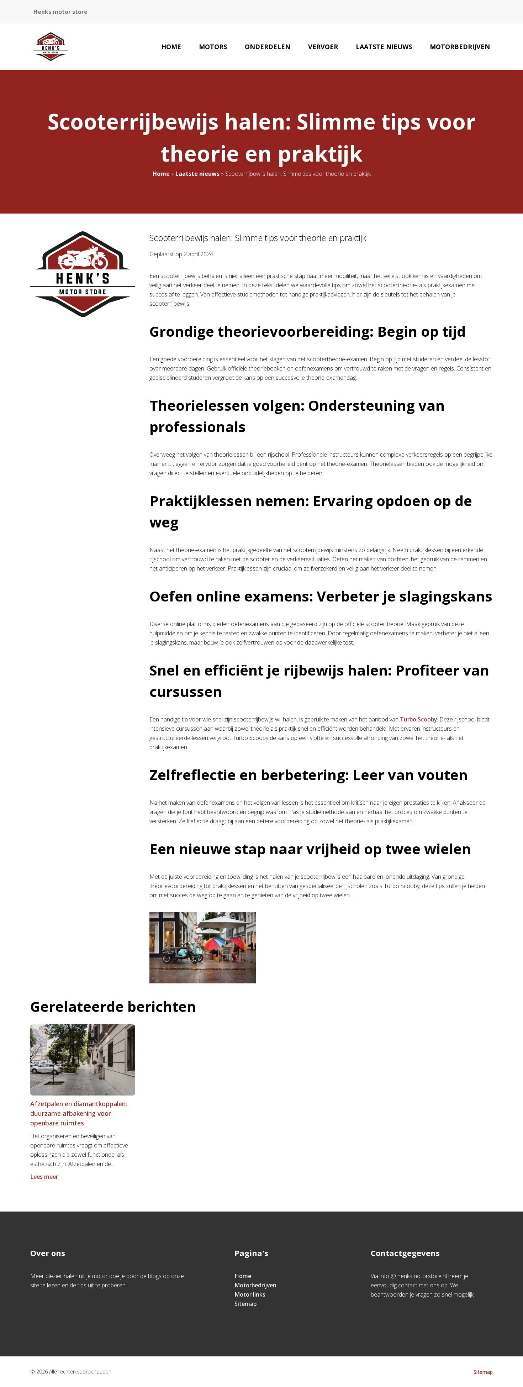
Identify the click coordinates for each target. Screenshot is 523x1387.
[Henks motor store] (50, 46)
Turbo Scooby (418, 719)
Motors (213, 46)
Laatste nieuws (384, 46)
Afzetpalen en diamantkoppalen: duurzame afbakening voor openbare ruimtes (78, 1113)
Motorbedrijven (460, 46)
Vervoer (323, 46)
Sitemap (245, 1304)
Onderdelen (267, 46)
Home (171, 46)
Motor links (249, 1294)
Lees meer (44, 1177)
